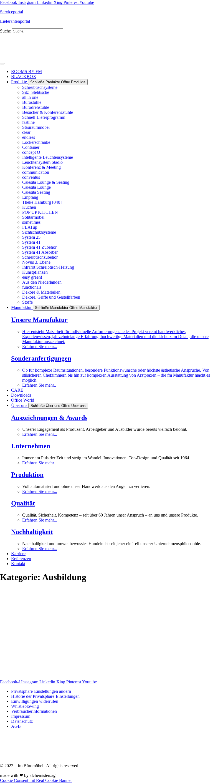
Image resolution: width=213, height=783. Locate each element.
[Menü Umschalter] (2, 63)
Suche (5, 31)
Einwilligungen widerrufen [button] (34, 701)
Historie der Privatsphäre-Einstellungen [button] (45, 696)
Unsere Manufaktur (39, 319)
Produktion (27, 474)
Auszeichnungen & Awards (49, 417)
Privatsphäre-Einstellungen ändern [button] (41, 691)
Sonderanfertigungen (41, 358)
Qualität (23, 503)
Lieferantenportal (15, 21)
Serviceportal (11, 11)
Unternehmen (30, 446)
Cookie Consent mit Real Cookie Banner (36, 780)
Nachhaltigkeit (32, 531)
